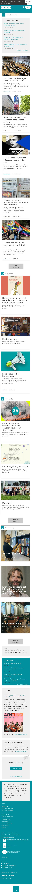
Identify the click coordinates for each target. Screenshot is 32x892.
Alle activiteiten (23, 684)
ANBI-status (6, 863)
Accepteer (28, 1)
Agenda (9, 660)
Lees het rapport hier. (20, 751)
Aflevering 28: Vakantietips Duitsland (15, 696)
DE (4, 804)
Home (4, 860)
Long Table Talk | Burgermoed (12, 663)
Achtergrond (6, 91)
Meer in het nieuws (22, 50)
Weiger (29, 3)
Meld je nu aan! (16, 768)
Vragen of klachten (8, 867)
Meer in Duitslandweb (16, 266)
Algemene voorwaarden (9, 865)
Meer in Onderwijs (15, 520)
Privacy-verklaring (6, 878)
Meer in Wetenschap (15, 641)
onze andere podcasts (20, 734)
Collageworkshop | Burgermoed (13, 674)
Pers (4, 861)
